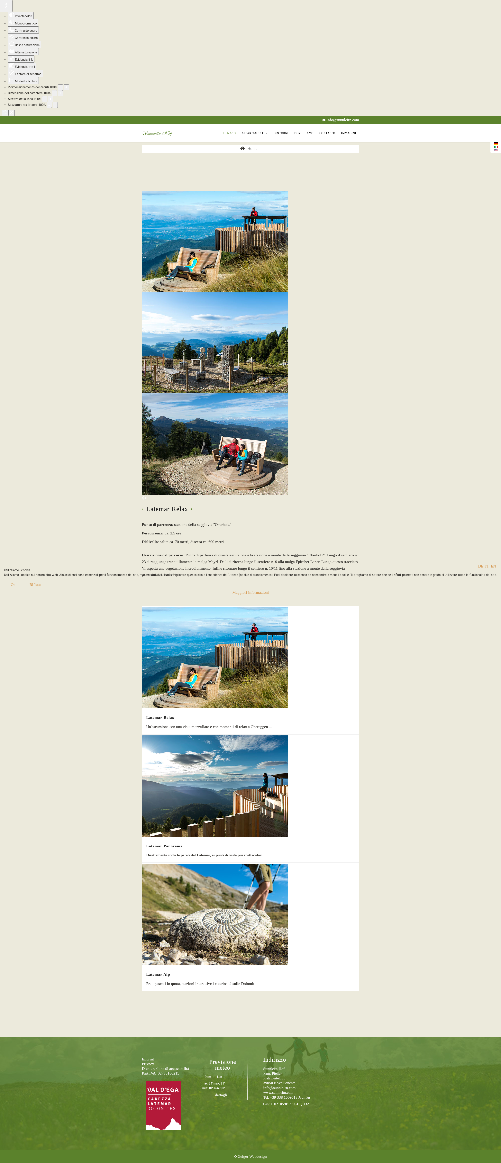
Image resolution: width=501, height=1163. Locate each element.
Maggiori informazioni (250, 592)
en (493, 566)
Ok (13, 584)
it (487, 566)
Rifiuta (35, 584)
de (480, 566)
